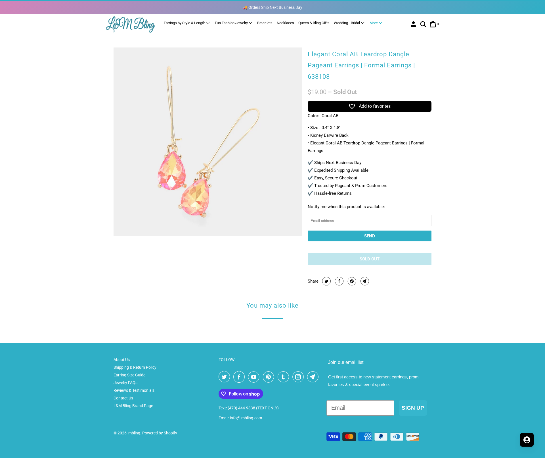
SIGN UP (413, 408)
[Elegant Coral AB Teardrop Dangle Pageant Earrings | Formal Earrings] (208, 141)
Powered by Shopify (159, 433)
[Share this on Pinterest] (351, 281)
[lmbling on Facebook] (240, 377)
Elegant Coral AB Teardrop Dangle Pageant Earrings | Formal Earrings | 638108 (361, 65)
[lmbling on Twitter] (225, 377)
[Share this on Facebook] (338, 281)
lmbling (133, 433)
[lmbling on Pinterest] (269, 377)
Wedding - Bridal (347, 23)
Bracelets (264, 23)
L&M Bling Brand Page (133, 405)
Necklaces (285, 23)
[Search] (423, 24)
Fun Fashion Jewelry (232, 23)
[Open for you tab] (527, 440)
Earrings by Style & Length (185, 23)
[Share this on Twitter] (326, 281)
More (374, 23)
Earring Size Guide (129, 375)
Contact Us (123, 398)
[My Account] (414, 24)
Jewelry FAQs (125, 382)
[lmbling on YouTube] (255, 377)
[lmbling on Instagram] (299, 377)
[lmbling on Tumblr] (284, 377)
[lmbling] (130, 24)
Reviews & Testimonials (134, 390)
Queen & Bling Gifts (314, 23)
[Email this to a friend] (364, 281)
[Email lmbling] (314, 377)
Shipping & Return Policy (135, 367)
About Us (122, 359)
